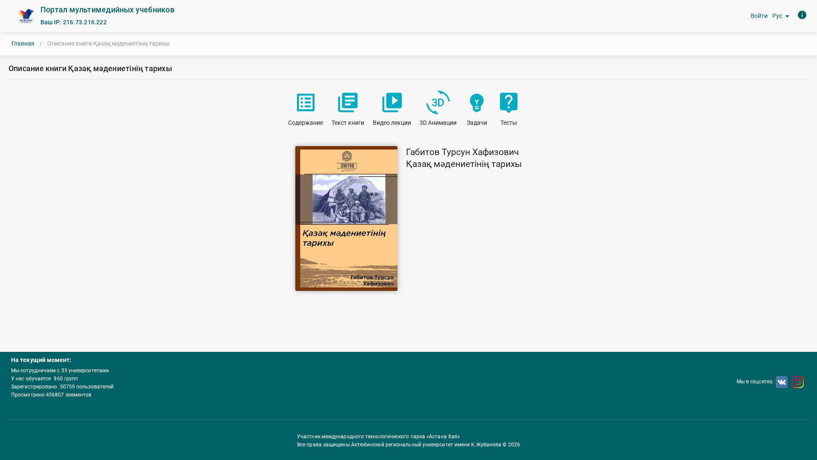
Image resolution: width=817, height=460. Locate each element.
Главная (22, 43)
